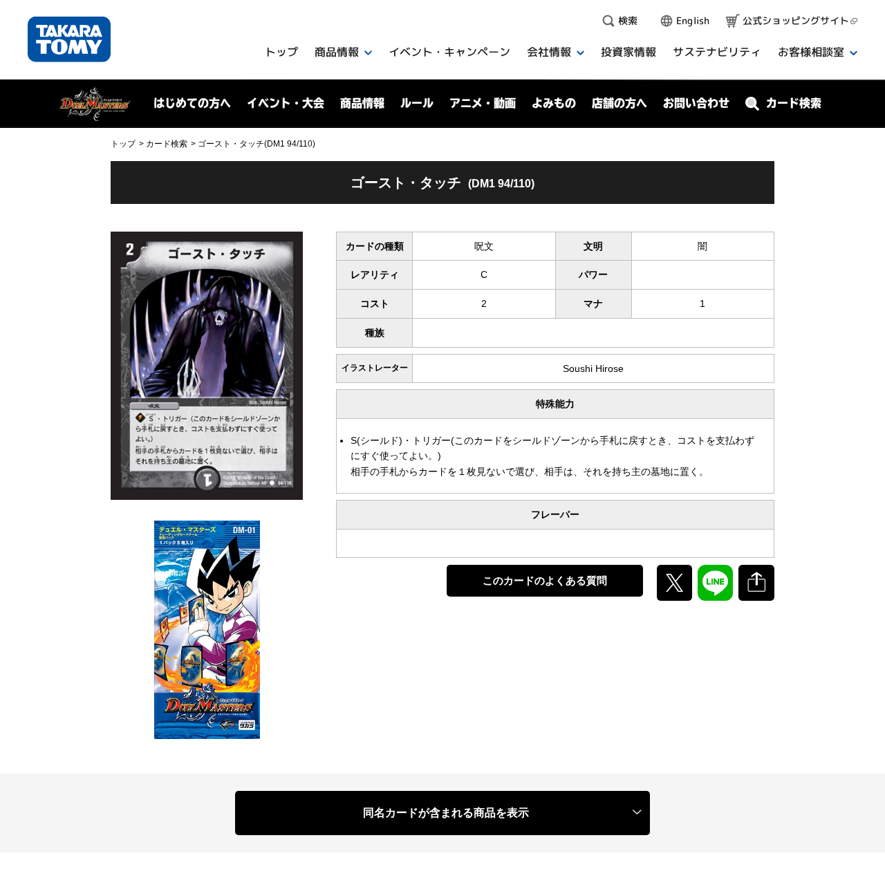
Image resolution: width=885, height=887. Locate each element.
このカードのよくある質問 (545, 580)
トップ (123, 144)
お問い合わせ (696, 103)
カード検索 (166, 144)
